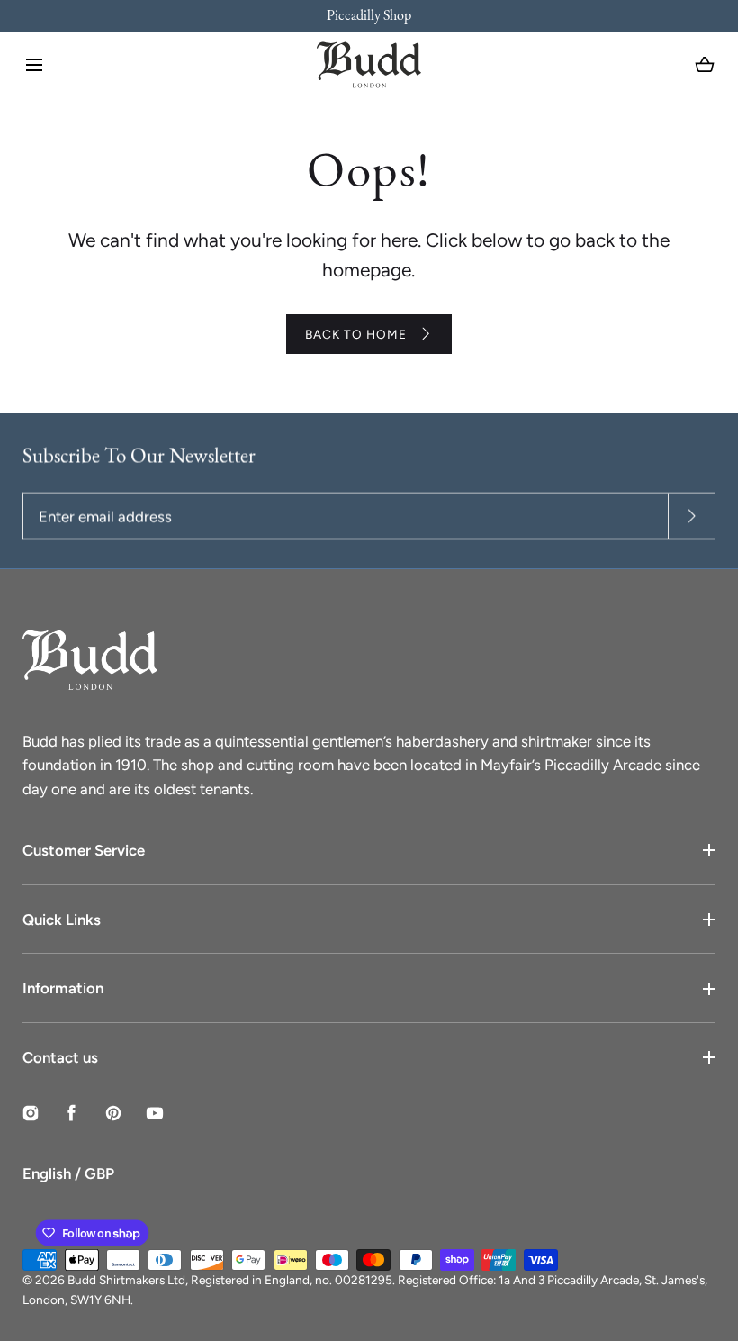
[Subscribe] (692, 516)
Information (63, 988)
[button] (34, 65)
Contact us (60, 1057)
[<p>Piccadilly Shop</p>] (369, 16)
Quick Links (61, 920)
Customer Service (83, 850)
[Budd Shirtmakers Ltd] (369, 65)
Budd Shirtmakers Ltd (126, 1280)
